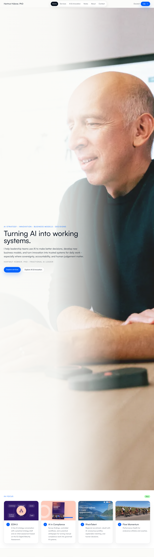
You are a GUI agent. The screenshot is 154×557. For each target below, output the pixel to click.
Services (63, 4)
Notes (86, 4)
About (93, 4)
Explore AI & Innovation (33, 270)
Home (54, 4)
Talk (144, 4)
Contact (102, 4)
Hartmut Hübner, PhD (13, 4)
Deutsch (137, 4)
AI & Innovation (74, 4)
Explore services (12, 270)
